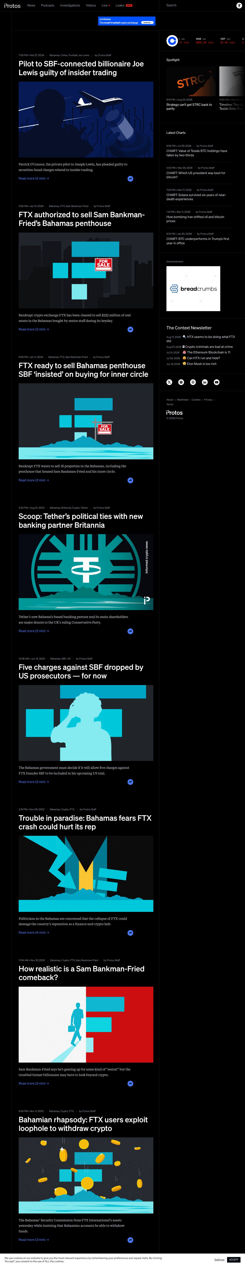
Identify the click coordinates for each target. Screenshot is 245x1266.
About (169, 391)
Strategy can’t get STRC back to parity (189, 98)
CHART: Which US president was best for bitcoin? (195, 166)
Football (73, 46)
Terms (169, 395)
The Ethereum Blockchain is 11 (208, 343)
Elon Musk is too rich (201, 355)
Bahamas (55, 46)
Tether (84, 499)
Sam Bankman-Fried (77, 197)
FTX (62, 197)
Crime (64, 46)
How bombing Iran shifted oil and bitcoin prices (195, 210)
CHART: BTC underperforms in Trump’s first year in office (197, 232)
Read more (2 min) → (34, 169)
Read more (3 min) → (34, 1231)
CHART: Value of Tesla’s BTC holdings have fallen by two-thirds (196, 144)
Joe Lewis (83, 46)
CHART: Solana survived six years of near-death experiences (196, 188)
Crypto (76, 499)
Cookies (196, 391)
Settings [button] (219, 1260)
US (68, 650)
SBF (64, 650)
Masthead (182, 391)
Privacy (208, 391)
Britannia (66, 499)
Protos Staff (104, 46)
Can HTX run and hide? (203, 349)
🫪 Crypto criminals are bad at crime (208, 338)
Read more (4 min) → (34, 923)
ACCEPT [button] (233, 1260)
